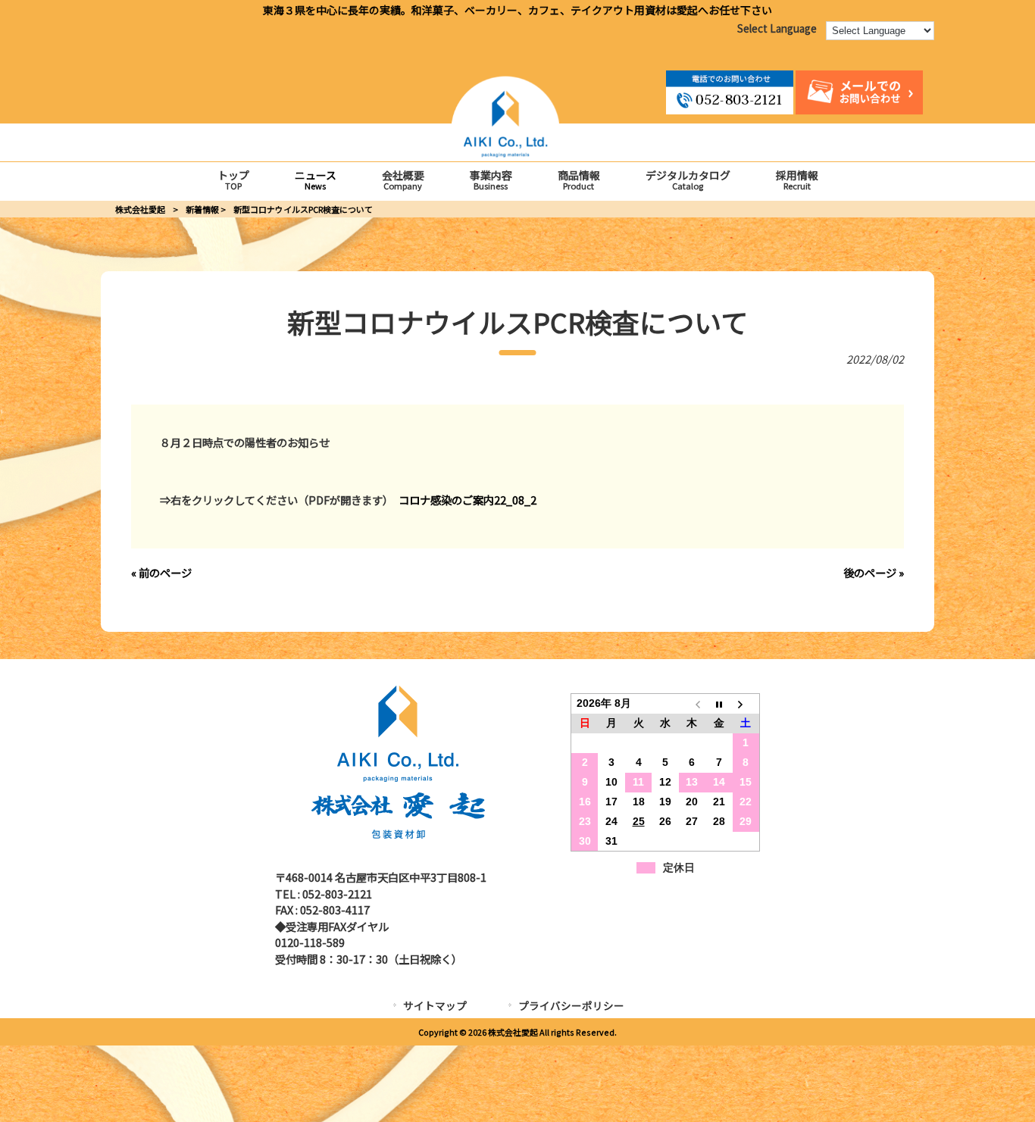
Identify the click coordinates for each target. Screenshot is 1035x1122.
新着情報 (202, 209)
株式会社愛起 (140, 209)
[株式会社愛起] (505, 153)
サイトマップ (435, 1005)
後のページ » (873, 572)
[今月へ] (718, 704)
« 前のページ (161, 572)
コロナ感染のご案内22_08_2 (467, 500)
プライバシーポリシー (571, 1005)
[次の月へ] (746, 704)
